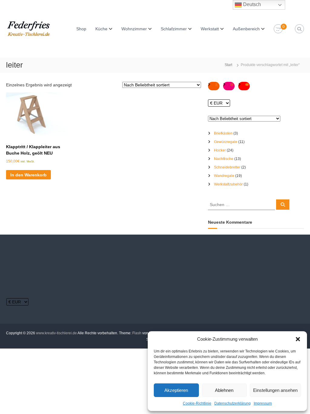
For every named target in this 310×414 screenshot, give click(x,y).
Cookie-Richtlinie (197, 403)
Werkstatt (210, 28)
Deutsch (251, 4)
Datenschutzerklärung (232, 403)
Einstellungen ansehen (275, 390)
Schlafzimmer (174, 28)
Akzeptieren (176, 390)
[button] (298, 339)
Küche (101, 28)
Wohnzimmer (134, 28)
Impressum (263, 403)
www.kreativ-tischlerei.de (56, 333)
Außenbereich (246, 28)
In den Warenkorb (28, 174)
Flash (136, 333)
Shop (81, 28)
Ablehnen (224, 390)
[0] (278, 29)
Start (228, 65)
